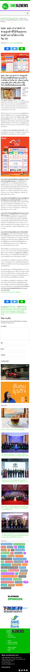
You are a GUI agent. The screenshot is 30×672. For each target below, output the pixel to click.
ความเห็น (4, 326)
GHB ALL (24, 306)
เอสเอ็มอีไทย (11, 585)
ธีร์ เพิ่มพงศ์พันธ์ (8, 561)
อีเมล (2, 349)
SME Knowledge (12, 642)
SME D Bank (5, 553)
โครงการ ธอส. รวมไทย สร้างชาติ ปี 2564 (12, 312)
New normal (21, 547)
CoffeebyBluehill (6, 544)
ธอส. (25, 308)
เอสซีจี (26, 582)
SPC (24, 553)
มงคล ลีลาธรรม (16, 564)
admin (21, 43)
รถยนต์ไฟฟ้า (4, 570)
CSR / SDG (11, 649)
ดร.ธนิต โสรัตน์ (19, 556)
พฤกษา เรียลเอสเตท (6, 564)
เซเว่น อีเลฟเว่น (6, 579)
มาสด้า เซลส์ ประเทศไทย (9, 567)
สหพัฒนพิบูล (22, 573)
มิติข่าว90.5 (22, 567)
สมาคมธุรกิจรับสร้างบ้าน (7, 573)
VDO (9, 650)
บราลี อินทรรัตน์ (18, 561)
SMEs (12, 553)
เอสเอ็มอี (4, 585)
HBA (16, 547)
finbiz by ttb (10, 547)
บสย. (26, 561)
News (7, 306)
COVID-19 (3, 547)
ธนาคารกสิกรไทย (6, 559)
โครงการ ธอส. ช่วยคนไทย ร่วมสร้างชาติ (12, 311)
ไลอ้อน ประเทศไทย (6, 588)
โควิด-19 (19, 585)
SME (12, 550)
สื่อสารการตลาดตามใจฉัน (9, 576)
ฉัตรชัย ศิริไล (4, 308)
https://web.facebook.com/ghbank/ (12, 292)
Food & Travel (12, 637)
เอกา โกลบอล (18, 582)
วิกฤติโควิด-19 (23, 570)
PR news (12, 306)
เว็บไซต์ (3, 355)
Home (9, 634)
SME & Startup (12, 647)
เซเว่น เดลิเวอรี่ (17, 579)
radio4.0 (3, 550)
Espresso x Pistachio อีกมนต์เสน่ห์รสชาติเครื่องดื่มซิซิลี (12, 429)
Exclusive (10, 635)
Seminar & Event (12, 644)
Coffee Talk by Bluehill (19, 544)
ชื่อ (2, 343)
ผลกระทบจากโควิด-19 (20, 309)
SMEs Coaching (18, 553)
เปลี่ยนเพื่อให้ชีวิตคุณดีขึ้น (7, 582)
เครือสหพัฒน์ (22, 576)
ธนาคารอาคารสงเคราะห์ (16, 308)
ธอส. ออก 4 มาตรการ (7, 309)
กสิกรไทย (3, 556)
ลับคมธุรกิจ (14, 570)
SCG (9, 550)
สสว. (17, 573)
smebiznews (20, 550)
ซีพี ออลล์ (11, 556)
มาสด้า (25, 564)
